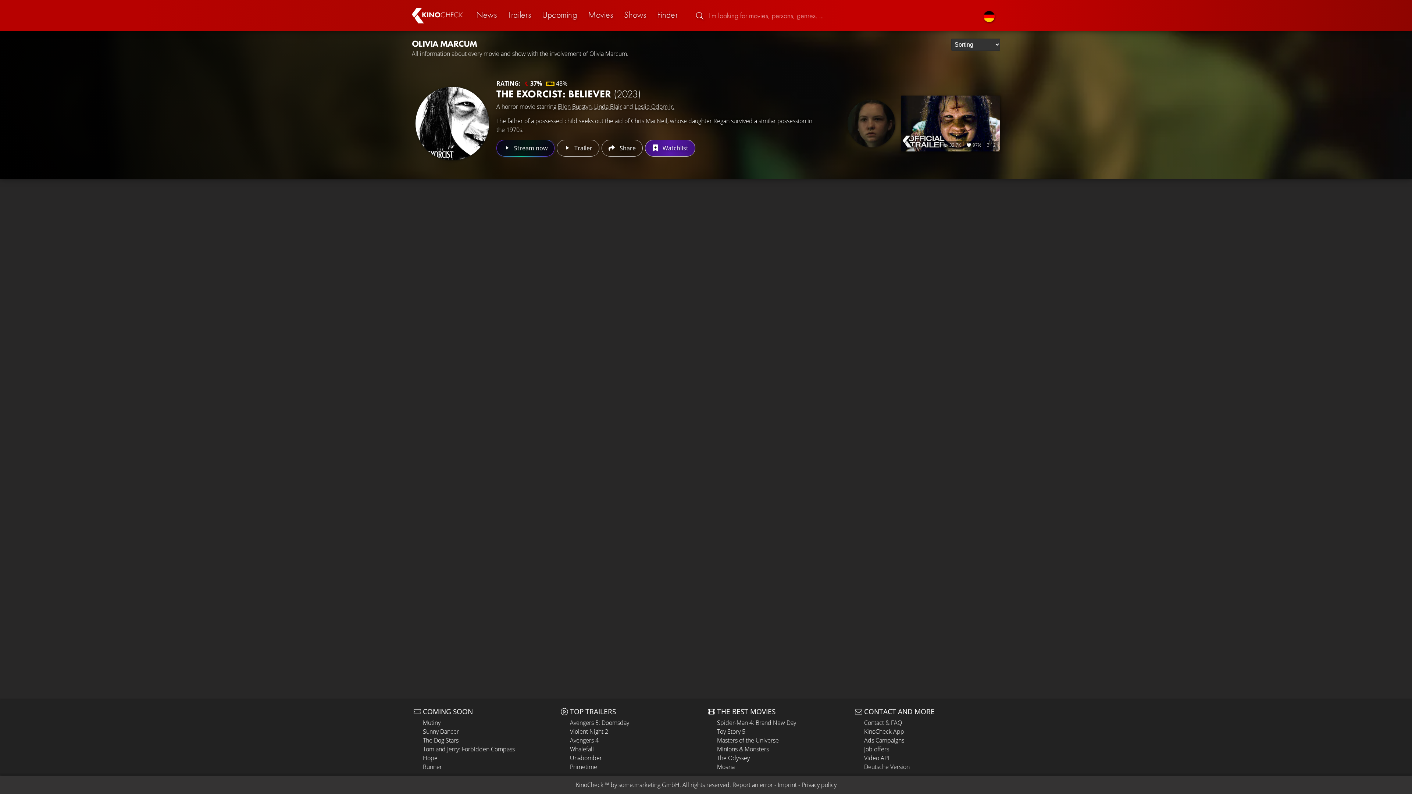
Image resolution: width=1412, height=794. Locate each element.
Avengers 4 (584, 740)
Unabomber (586, 758)
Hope (430, 758)
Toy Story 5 (731, 731)
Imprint (787, 785)
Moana (726, 766)
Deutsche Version (887, 766)
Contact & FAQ (883, 722)
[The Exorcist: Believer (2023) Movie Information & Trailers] (452, 123)
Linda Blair (608, 107)
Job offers (876, 749)
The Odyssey (733, 758)
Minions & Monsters (743, 749)
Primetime (583, 766)
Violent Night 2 (589, 731)
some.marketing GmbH (649, 785)
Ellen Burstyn (575, 107)
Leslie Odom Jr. (654, 107)
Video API (876, 758)
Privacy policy (819, 785)
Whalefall (582, 749)
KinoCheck (589, 785)
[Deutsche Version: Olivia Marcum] (989, 15)
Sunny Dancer (441, 731)
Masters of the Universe (748, 740)
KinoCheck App (884, 731)
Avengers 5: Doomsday (599, 722)
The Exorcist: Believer (568, 93)
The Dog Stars (441, 740)
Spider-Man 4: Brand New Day (756, 722)
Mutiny (432, 722)
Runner (432, 766)
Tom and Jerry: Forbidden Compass (469, 749)
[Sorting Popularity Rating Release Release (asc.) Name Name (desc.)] (975, 45)
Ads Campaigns (884, 740)
